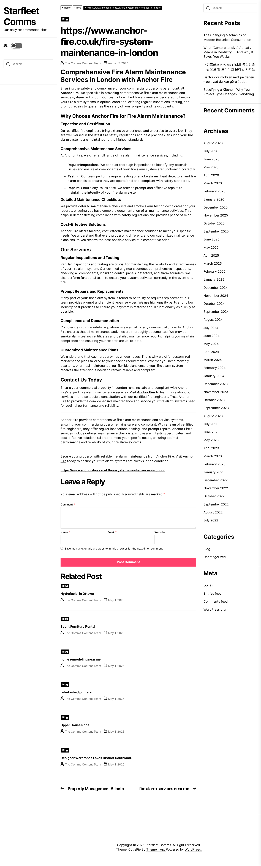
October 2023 (214, 400)
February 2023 (214, 464)
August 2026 (213, 143)
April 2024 (211, 352)
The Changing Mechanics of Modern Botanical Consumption (227, 37)
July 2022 (210, 520)
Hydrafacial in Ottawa (77, 594)
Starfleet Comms (21, 16)
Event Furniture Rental (78, 626)
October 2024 (214, 303)
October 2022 (214, 496)
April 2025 (211, 255)
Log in (208, 585)
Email (112, 532)
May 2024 (211, 344)
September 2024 (216, 311)
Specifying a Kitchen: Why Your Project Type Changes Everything (228, 92)
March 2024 (212, 360)
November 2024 (215, 295)
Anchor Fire (146, 392)
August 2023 (213, 416)
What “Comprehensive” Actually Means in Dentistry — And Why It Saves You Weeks (228, 52)
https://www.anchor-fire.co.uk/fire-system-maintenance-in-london (113, 470)
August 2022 (213, 512)
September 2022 (216, 504)
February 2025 (214, 271)
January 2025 (213, 279)
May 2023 (211, 440)
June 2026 (211, 159)
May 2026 (211, 167)
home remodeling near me (81, 659)
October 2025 (214, 223)
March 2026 (212, 183)
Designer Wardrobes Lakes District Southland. (96, 758)
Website (159, 532)
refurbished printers (76, 692)
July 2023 (210, 424)
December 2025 (215, 207)
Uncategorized (214, 557)
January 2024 (213, 376)
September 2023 (216, 408)
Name (65, 532)
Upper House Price (75, 725)
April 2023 (211, 448)
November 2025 (215, 215)
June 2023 (211, 432)
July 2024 (210, 328)
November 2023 (215, 392)
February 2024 (214, 368)
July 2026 (210, 151)
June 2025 (211, 239)
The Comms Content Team (83, 63)
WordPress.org (214, 609)
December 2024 (215, 287)
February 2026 (214, 191)
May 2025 (211, 247)
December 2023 (215, 384)
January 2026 (213, 199)
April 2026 (211, 175)
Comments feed (215, 601)
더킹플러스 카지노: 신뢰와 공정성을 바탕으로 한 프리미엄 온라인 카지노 (229, 67)
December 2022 (215, 480)
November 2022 (215, 488)
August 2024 (213, 319)
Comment (68, 504)
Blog (65, 19)
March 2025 (212, 263)
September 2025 (216, 231)
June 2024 (211, 336)
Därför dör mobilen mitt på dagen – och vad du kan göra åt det (228, 79)
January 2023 (213, 472)
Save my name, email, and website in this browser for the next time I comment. (114, 548)
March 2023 (212, 456)
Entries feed (212, 593)
